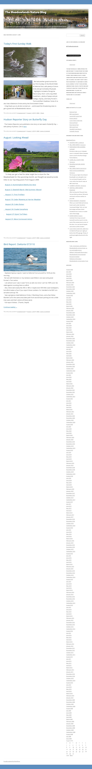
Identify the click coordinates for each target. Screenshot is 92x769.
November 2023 (70, 340)
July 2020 (68, 426)
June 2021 (69, 403)
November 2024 (70, 315)
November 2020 (70, 418)
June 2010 (69, 687)
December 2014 (70, 571)
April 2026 (69, 278)
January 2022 (69, 388)
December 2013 (70, 596)
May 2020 (68, 431)
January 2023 (69, 362)
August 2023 (69, 347)
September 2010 (70, 680)
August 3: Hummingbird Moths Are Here (20, 185)
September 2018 (70, 474)
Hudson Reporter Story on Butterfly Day (25, 119)
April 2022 (69, 381)
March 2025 (69, 306)
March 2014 (69, 590)
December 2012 (70, 622)
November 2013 (70, 599)
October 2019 (69, 446)
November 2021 (70, 392)
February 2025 (70, 308)
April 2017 (69, 510)
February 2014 (70, 592)
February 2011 (70, 670)
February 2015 (70, 566)
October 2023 (69, 343)
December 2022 (70, 364)
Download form (70, 140)
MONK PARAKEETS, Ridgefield (77, 201)
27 (82, 751)
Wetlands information (75, 259)
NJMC (38, 113)
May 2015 (68, 560)
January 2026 (69, 284)
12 (79, 747)
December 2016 (70, 519)
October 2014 (69, 575)
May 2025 (68, 302)
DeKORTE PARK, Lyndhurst (77, 142)
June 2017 (69, 506)
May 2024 (68, 327)
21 (86, 749)
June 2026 (69, 274)
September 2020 (70, 422)
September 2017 (70, 500)
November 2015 (70, 547)
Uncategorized (21, 113)
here (25, 127)
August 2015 (69, 553)
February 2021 (70, 411)
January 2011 (69, 672)
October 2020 (69, 420)
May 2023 (68, 353)
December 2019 (70, 442)
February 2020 (70, 437)
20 (82, 749)
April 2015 (69, 562)
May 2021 (68, 405)
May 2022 (68, 379)
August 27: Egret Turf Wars (16, 214)
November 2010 (70, 676)
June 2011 (69, 661)
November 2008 (70, 728)
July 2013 (68, 607)
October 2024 (69, 317)
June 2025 (69, 299)
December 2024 (70, 312)
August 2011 (69, 657)
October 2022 (69, 368)
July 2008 (68, 736)
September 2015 (70, 551)
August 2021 (69, 398)
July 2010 (68, 685)
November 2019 (70, 444)
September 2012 (70, 629)
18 (76, 749)
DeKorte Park (73, 112)
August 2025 (69, 295)
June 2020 (69, 429)
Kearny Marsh (73, 118)
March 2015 (69, 564)
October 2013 (69, 601)
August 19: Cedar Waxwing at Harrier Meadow (23, 199)
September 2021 (70, 396)
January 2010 (69, 698)
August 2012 (69, 631)
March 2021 (69, 409)
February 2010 (70, 695)
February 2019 (70, 463)
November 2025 (70, 289)
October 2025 (69, 291)
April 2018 (69, 485)
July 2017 (68, 504)
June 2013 (69, 609)
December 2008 (70, 726)
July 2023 (68, 349)
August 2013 (69, 605)
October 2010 (69, 678)
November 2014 (70, 573)
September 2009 (70, 706)
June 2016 (69, 532)
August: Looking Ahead (16, 137)
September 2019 (70, 448)
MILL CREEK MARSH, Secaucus (78, 145)
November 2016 (70, 521)
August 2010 (69, 682)
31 (73, 753)
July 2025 (68, 297)
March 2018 (69, 487)
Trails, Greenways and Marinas (78, 246)
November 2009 (70, 702)
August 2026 (69, 269)
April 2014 (69, 588)
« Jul (67, 755)
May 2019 (68, 457)
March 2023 (69, 358)
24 (73, 751)
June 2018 (69, 480)
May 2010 (68, 689)
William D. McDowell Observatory (78, 252)
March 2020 (69, 435)
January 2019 (69, 465)
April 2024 (69, 330)
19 (79, 749)
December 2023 (70, 338)
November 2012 (70, 624)
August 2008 (69, 734)
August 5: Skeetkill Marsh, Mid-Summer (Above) (23, 190)
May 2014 (68, 586)
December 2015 (70, 545)
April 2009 (69, 717)
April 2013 (69, 614)
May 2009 (68, 715)
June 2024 (69, 325)
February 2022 (70, 386)
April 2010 (69, 691)
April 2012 (69, 639)
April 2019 (69, 459)
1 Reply (42, 113)
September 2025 (70, 293)
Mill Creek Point (74, 127)
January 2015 (69, 568)
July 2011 (68, 659)
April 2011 (69, 665)
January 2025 (69, 310)
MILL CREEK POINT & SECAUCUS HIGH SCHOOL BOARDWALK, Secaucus (78, 171)
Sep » (71, 755)
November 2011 (70, 650)
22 (67, 751)
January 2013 (69, 620)
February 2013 (70, 618)
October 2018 (69, 472)
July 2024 (68, 323)
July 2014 (68, 581)
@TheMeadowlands (72, 46)
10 (73, 747)
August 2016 (69, 528)
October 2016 (69, 523)
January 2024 (69, 336)
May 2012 (68, 637)
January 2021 (69, 414)
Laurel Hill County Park (76, 116)
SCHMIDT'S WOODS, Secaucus (78, 185)
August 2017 (69, 502)
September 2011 (70, 655)
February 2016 (70, 540)
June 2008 (69, 738)
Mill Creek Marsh (74, 114)
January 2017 (69, 517)
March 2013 (69, 616)
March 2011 (69, 667)
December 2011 (70, 648)
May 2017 (68, 508)
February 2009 (70, 721)
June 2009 (69, 713)
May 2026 (68, 276)
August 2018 (69, 476)
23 (70, 751)
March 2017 (69, 513)
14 (86, 747)
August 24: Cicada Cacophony (16, 209)
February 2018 (70, 489)
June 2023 (69, 351)
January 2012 (69, 646)
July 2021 (68, 401)
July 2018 (68, 478)
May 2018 (68, 482)
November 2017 (70, 495)
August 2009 (69, 708)
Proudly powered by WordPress (12, 761)
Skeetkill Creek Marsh (75, 129)
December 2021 (70, 390)
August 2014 (69, 579)
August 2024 (69, 321)
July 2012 (68, 633)
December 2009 (70, 700)
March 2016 (69, 538)
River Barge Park (74, 125)
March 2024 (69, 332)
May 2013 (68, 611)
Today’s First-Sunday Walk (17, 43)
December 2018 (70, 467)
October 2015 (69, 549)
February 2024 (70, 334)
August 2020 (69, 424)
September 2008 (70, 732)
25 (76, 751)
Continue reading (10, 307)
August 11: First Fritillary (14, 194)
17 (73, 749)
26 (79, 751)
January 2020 (69, 439)
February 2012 (70, 644)
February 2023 (70, 360)
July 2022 (68, 375)
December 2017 (70, 493)
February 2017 (70, 515)
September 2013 (70, 603)
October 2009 (69, 704)
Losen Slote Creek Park (76, 120)
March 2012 (69, 642)
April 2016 (69, 536)
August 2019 (69, 450)
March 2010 (69, 693)
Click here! (72, 64)
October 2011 (69, 652)
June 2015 (69, 558)
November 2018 (70, 469)
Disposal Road (73, 123)
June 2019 (69, 454)
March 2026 (69, 280)
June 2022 (69, 377)
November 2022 (70, 366)
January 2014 (69, 594)
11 (76, 747)
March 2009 (69, 719)
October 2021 (69, 394)
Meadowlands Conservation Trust (79, 261)
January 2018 (69, 491)
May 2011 (68, 663)
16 (70, 749)
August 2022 (69, 373)
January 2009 (69, 723)
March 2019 (69, 461)
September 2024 (70, 319)
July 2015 (68, 556)
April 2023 (69, 355)
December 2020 (70, 416)
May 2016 (68, 534)
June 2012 (69, 635)
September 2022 (70, 371)
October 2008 (69, 730)
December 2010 (70, 674)
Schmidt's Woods (74, 131)
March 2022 (69, 383)
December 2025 (70, 287)
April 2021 (69, 407)
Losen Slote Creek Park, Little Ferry (79, 228)
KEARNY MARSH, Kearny (76, 216)
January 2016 (69, 543)
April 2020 (69, 433)
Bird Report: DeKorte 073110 (19, 244)
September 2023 (70, 345)
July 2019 (68, 452)
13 (82, 747)
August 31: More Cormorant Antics (18, 219)
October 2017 (69, 497)
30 (70, 753)
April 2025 (69, 304)
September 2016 (70, 525)
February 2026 (70, 282)
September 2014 (70, 577)
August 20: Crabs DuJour (14, 204)
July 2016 (68, 530)
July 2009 (68, 710)
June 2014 (69, 584)
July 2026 (68, 272)
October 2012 (69, 627)
